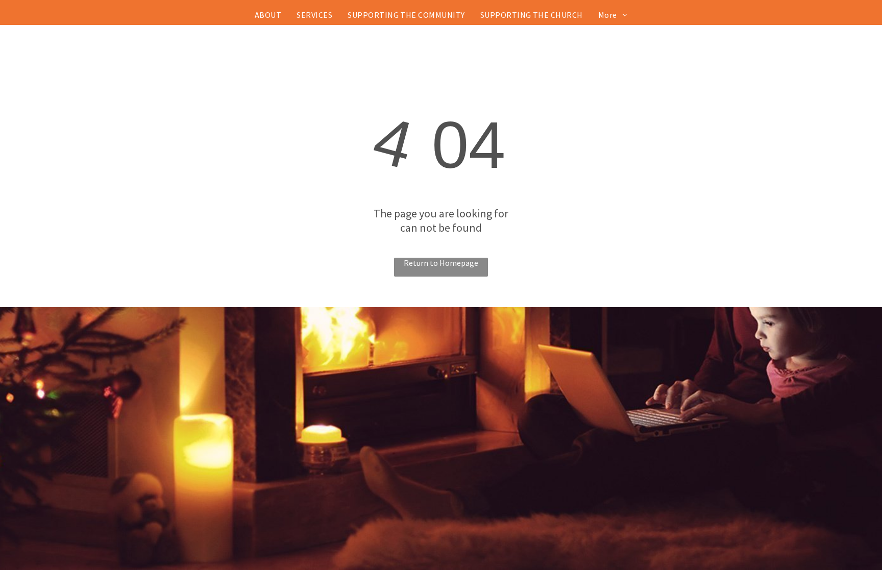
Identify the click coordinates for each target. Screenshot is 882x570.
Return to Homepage (441, 263)
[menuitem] (268, 14)
